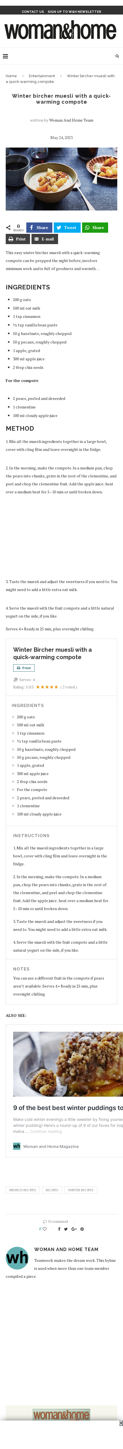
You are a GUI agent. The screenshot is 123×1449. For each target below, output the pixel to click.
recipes (52, 1190)
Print (26, 668)
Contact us (33, 12)
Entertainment (42, 76)
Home (11, 76)
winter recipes (81, 1190)
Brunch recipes (22, 1190)
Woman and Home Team (71, 120)
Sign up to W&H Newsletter (74, 12)
